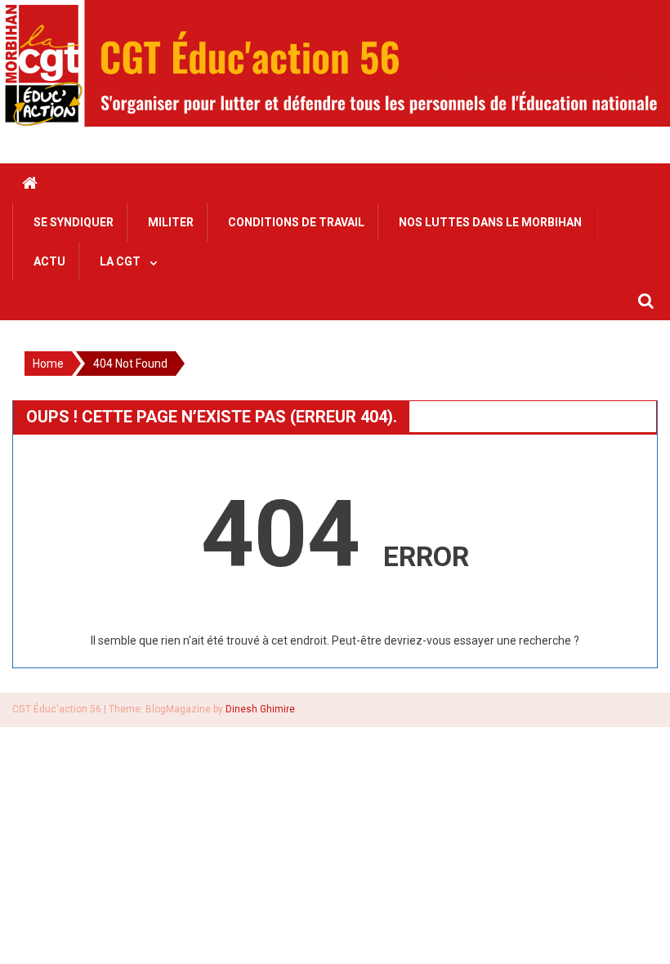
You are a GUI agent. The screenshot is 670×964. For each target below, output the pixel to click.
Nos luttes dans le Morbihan (490, 222)
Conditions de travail (296, 222)
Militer (171, 222)
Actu (49, 261)
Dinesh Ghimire (260, 709)
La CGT (120, 261)
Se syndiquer (74, 222)
